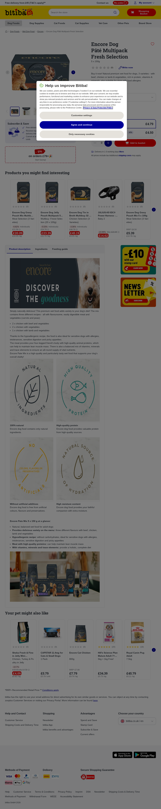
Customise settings (81, 115)
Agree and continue (81, 124)
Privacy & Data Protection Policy (98, 108)
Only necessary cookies (81, 134)
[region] (81, 111)
